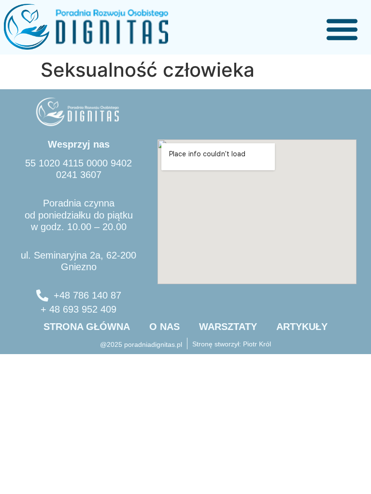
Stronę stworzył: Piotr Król (231, 344)
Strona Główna (86, 326)
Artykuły (302, 326)
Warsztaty (228, 326)
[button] (341, 29)
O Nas (164, 326)
